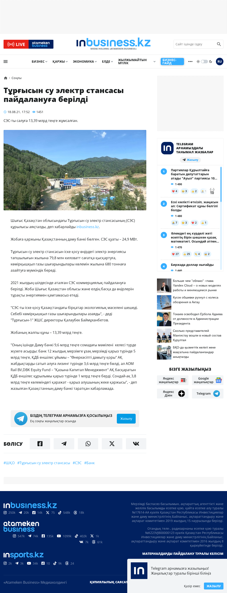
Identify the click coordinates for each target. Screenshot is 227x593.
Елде (106, 61)
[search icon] (219, 44)
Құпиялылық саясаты (110, 582)
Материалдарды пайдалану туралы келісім (182, 553)
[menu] (5, 61)
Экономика (83, 61)
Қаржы (59, 61)
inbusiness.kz (87, 226)
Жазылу (214, 586)
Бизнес (38, 61)
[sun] (198, 61)
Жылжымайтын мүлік (132, 61)
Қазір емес (192, 586)
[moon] (210, 61)
